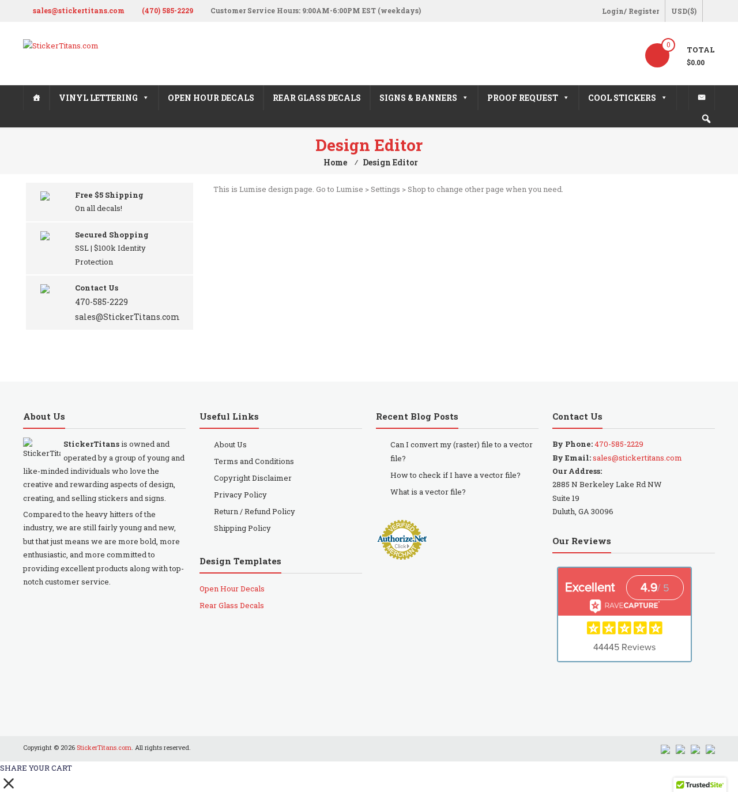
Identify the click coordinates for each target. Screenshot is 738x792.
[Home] (36, 97)
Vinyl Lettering (98, 97)
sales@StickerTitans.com (127, 316)
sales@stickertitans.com (79, 10)
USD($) (683, 11)
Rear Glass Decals (317, 97)
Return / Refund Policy (254, 511)
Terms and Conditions (254, 461)
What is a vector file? (428, 491)
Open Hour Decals (211, 97)
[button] (706, 118)
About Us (230, 444)
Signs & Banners (418, 97)
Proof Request (522, 97)
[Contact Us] (701, 97)
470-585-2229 (101, 301)
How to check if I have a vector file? (455, 475)
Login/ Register (630, 11)
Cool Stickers (622, 97)
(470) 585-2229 (167, 10)
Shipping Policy (242, 528)
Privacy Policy (240, 494)
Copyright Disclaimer (253, 478)
